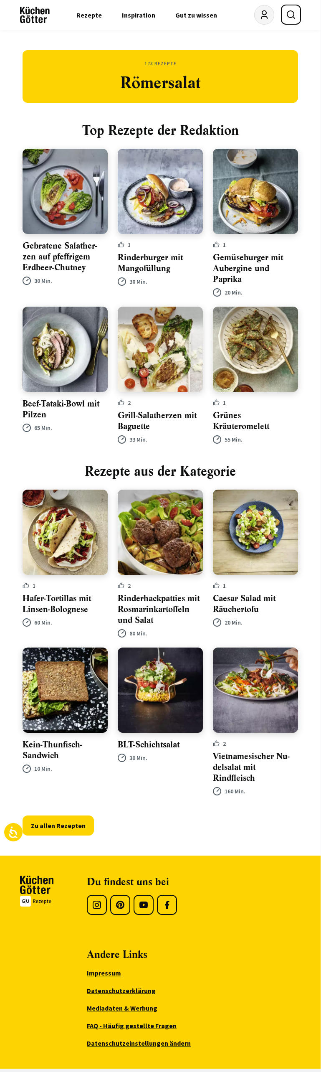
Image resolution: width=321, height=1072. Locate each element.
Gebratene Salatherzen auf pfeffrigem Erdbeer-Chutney (60, 256)
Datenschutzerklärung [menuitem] (121, 990)
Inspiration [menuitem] (138, 15)
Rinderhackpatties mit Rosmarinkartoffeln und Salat (159, 609)
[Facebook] (167, 905)
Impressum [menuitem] (104, 973)
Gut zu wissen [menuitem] (196, 15)
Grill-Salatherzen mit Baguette (157, 421)
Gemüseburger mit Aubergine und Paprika (248, 268)
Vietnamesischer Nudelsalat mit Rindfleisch (251, 767)
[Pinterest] (120, 905)
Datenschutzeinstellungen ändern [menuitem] (139, 1043)
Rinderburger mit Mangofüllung (150, 263)
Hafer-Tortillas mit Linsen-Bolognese (57, 604)
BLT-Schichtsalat (148, 744)
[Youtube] (144, 905)
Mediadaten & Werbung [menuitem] (122, 1008)
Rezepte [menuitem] (89, 15)
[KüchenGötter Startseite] (34, 15)
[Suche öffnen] (291, 15)
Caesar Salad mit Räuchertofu (244, 604)
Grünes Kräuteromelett (241, 421)
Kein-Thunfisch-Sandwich (52, 750)
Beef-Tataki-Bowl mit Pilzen (61, 409)
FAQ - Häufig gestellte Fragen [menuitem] (132, 1025)
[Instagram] (97, 905)
